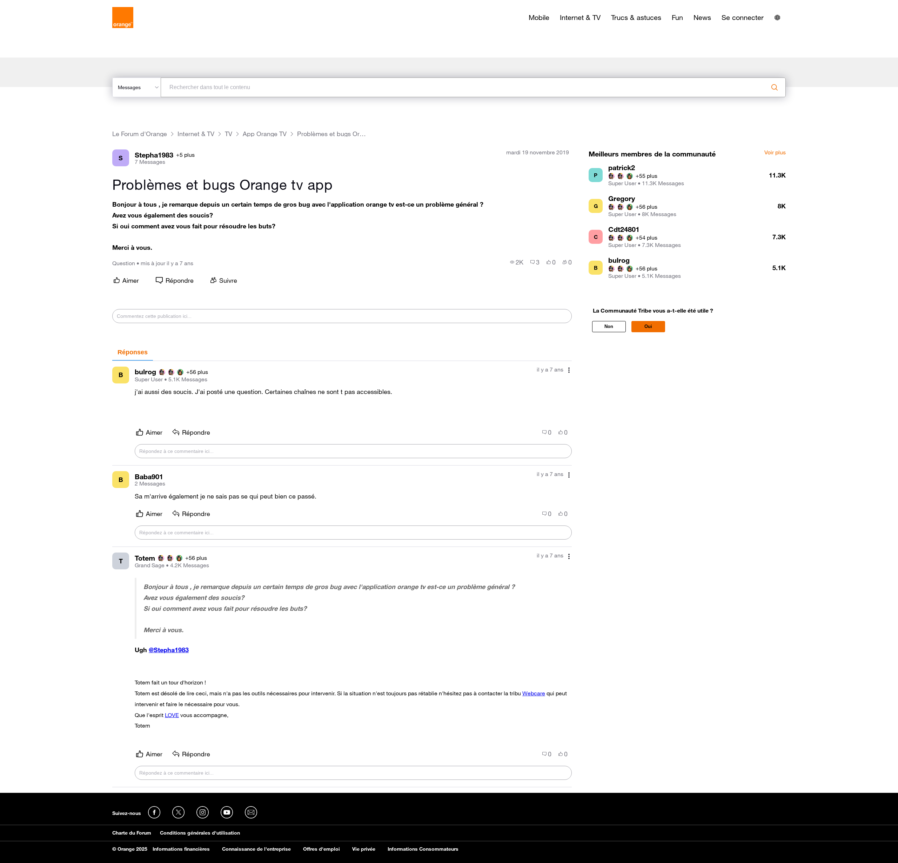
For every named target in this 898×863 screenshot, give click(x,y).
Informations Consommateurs (423, 849)
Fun (677, 17)
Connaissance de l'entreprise (256, 849)
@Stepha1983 (169, 650)
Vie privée (363, 849)
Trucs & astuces (636, 17)
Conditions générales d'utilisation (200, 833)
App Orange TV (265, 134)
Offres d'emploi (321, 849)
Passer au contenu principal (37, 5)
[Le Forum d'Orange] (122, 17)
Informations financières (181, 849)
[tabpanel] (342, 574)
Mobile (539, 17)
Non (608, 326)
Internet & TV (580, 17)
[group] (516, 262)
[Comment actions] (569, 370)
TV (228, 134)
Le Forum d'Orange (139, 134)
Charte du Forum (131, 833)
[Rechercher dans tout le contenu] (774, 87)
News (702, 17)
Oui (648, 326)
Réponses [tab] (133, 352)
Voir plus (775, 152)
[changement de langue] (777, 17)
